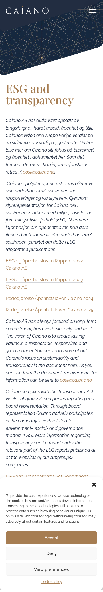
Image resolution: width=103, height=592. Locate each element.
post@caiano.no (38, 172)
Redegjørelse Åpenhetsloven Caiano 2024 (49, 298)
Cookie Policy (51, 582)
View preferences (51, 569)
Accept (51, 537)
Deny (51, 553)
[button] (94, 484)
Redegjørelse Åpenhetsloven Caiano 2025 (49, 310)
